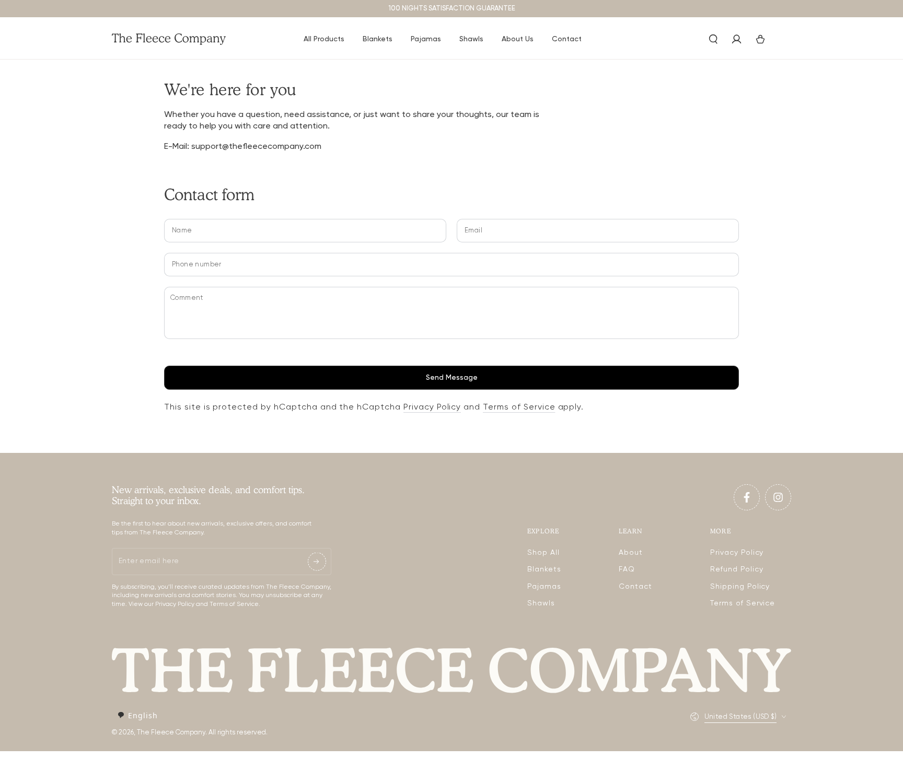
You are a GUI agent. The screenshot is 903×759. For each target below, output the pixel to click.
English (143, 715)
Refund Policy (736, 569)
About (631, 552)
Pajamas (544, 586)
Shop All (543, 552)
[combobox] (137, 715)
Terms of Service (519, 407)
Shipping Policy (740, 586)
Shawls (541, 603)
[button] (713, 39)
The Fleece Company (171, 732)
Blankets (544, 569)
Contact (635, 586)
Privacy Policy (432, 407)
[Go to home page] (169, 39)
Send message (452, 377)
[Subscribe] (317, 561)
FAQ (627, 569)
